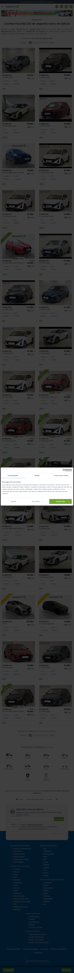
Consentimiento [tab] (13, 475)
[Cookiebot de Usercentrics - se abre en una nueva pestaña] (64, 470)
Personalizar (36, 501)
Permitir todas (60, 501)
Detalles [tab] (37, 475)
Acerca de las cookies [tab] (61, 475)
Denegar (13, 501)
